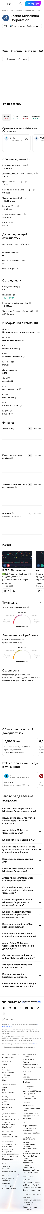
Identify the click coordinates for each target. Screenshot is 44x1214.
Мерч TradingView (30, 1126)
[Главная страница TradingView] (9, 3)
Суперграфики (8, 1057)
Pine (4, 1080)
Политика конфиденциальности (31, 1152)
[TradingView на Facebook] (9, 1008)
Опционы (6, 1122)
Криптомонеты (8, 1072)
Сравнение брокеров (31, 1079)
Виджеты (27, 1180)
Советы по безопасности (28, 1166)
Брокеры (26, 1077)
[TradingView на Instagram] (21, 1008)
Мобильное (6, 1134)
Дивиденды (7, 1107)
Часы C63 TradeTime (31, 1133)
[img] (37, 26)
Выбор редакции (9, 1171)
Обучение (6, 1169)
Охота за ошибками (31, 1170)
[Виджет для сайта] (39, 602)
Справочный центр (30, 1113)
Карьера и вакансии (31, 1116)
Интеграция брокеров (32, 1200)
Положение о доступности (28, 1162)
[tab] (30, 428)
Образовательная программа (30, 1208)
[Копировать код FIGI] (20, 406)
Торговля (6, 1166)
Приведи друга (8, 1149)
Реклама (26, 1197)
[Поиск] (20, 3)
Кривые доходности (10, 1119)
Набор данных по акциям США (29, 1097)
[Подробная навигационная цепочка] (12, 10)
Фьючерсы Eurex (29, 1094)
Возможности (28, 1059)
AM (38, 570)
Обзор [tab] (5, 51)
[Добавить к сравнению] (27, 139)
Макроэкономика (9, 1124)
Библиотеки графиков (31, 1182)
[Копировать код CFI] (12, 414)
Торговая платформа (31, 1190)
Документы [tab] (30, 51)
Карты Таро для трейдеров (29, 1129)
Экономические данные (8, 1101)
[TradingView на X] (4, 1008)
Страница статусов (30, 1173)
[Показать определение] (27, 165)
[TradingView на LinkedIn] (26, 1008)
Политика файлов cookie (30, 1157)
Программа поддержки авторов (10, 1153)
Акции (4, 1065)
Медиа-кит (27, 1118)
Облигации (6, 1070)
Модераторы (7, 1159)
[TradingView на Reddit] (4, 1013)
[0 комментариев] (13, 590)
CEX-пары (6, 1075)
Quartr (35, 1044)
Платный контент (9, 1188)
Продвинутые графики (32, 1187)
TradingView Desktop (10, 1137)
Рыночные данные (30, 1064)
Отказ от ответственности (29, 1148)
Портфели (6, 1117)
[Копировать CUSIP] (16, 398)
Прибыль (6, 1104)
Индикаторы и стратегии (8, 1180)
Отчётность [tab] (16, 51)
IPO (3, 1109)
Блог (25, 1111)
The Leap (26, 1082)
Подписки (27, 1062)
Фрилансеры (7, 1186)
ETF (3, 1067)
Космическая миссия (31, 1108)
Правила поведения (10, 1156)
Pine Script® (7, 1127)
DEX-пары (6, 1078)
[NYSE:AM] (4, 565)
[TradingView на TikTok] (37, 1008)
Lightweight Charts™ (31, 1185)
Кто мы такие (28, 1106)
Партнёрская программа (28, 1203)
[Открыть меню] (3, 3)
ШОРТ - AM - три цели (14, 570)
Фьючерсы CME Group (32, 1091)
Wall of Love (7, 1147)
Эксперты (6, 1183)
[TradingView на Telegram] (32, 1008)
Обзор (25, 1074)
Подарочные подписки (32, 1067)
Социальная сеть (9, 1144)
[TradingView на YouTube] (15, 1008)
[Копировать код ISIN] (20, 389)
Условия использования (29, 1143)
